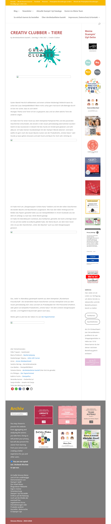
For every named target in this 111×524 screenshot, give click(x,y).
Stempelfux (26, 376)
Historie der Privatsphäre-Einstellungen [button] (86, 1)
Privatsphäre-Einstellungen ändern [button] (61, 1)
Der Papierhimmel (48, 317)
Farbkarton (91, 315)
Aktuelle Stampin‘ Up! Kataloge (49, 11)
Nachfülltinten (92, 322)
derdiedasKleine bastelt (21, 38)
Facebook (37, 1)
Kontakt (13, 1)
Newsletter (27, 11)
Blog (15, 11)
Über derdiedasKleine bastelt (54, 18)
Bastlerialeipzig (29, 355)
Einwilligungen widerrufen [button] (19, 4)
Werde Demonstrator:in (25, 1)
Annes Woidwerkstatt (23, 361)
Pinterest (45, 1)
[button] (12, 389)
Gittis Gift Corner (34, 358)
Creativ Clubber (54, 38)
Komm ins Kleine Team (73, 11)
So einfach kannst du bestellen (26, 18)
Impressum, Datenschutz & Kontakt (83, 18)
